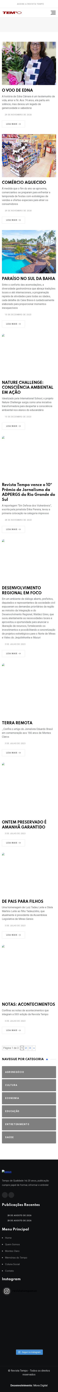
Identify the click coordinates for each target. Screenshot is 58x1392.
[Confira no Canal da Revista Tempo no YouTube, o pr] (29, 1325)
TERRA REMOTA (17, 723)
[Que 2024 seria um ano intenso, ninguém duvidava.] (29, 1337)
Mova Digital (29, 1385)
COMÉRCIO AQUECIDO (24, 183)
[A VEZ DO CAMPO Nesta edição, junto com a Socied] (29, 1329)
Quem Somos (12, 1244)
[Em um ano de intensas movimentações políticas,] (29, 1333)
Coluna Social (12, 1264)
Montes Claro (12, 1251)
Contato (9, 1271)
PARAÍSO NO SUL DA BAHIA (28, 279)
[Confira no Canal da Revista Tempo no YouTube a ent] (29, 1304)
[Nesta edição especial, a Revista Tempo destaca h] (29, 1299)
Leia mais (11, 124)
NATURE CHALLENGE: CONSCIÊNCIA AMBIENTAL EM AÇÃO (27, 388)
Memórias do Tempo (16, 1258)
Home (8, 1238)
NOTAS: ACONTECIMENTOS (28, 1005)
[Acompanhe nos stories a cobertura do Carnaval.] (29, 1345)
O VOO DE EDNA (17, 91)
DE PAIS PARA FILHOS (22, 902)
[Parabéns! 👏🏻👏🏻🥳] (29, 1341)
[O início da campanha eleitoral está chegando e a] (29, 1312)
